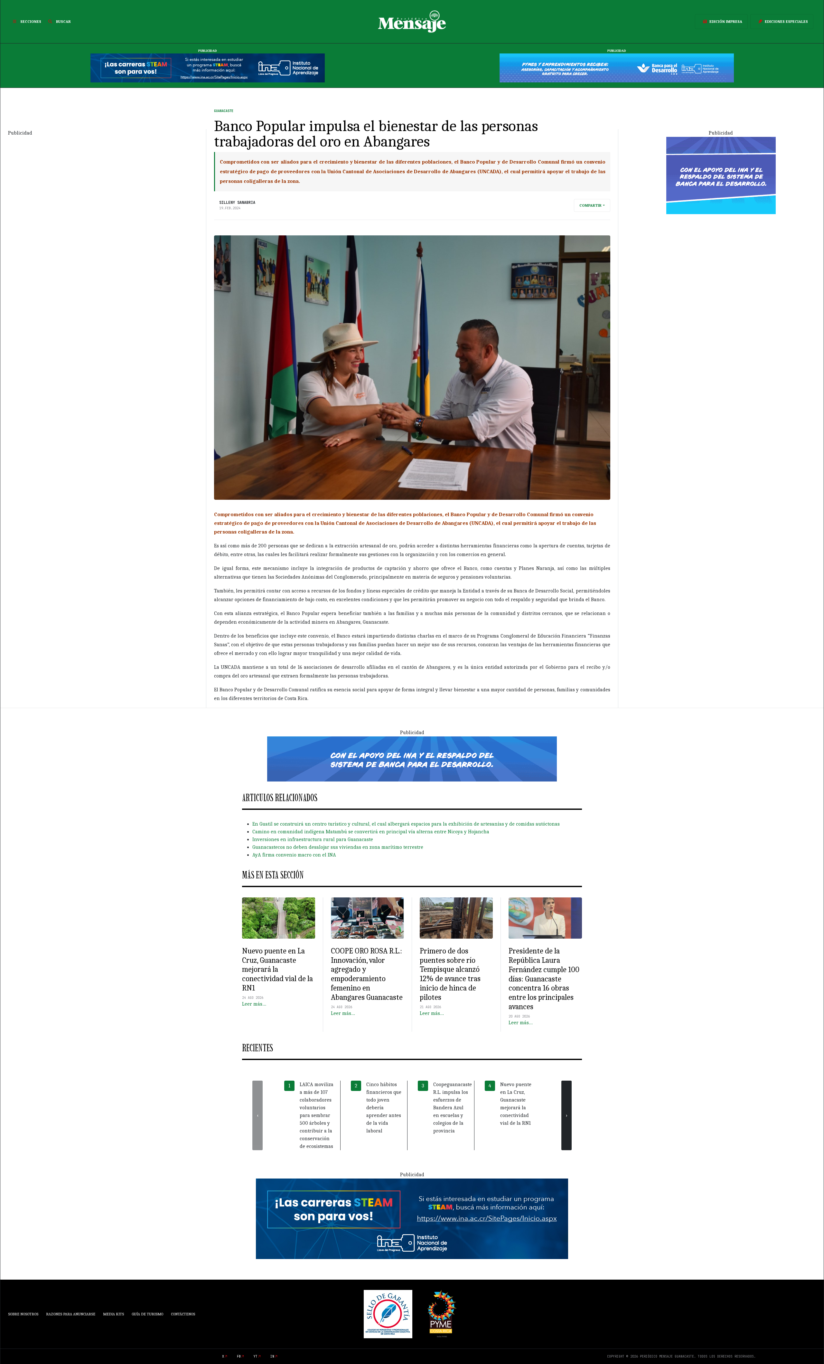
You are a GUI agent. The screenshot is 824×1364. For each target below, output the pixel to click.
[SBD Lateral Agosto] (721, 175)
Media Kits (113, 1314)
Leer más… (254, 1004)
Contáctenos (183, 1314)
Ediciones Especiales (786, 21)
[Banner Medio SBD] (412, 759)
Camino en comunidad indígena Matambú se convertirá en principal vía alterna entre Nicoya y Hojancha (370, 832)
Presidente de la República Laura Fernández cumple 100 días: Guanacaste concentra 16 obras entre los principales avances (544, 978)
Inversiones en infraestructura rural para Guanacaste (312, 839)
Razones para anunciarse (70, 1314)
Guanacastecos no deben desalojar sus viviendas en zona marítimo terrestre (337, 847)
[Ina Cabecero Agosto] (207, 68)
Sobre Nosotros (23, 1314)
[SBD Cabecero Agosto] (617, 68)
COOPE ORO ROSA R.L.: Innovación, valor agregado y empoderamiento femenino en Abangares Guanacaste (367, 974)
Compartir (590, 205)
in (272, 1356)
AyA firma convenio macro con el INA (294, 855)
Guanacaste (223, 111)
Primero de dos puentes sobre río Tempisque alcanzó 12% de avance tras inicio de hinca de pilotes (450, 974)
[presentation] (257, 1115)
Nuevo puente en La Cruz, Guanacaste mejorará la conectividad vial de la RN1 (277, 969)
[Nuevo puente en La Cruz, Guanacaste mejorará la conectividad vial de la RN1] (278, 918)
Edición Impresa (725, 21)
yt (256, 1356)
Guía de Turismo (147, 1314)
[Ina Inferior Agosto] (412, 1218)
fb (239, 1356)
